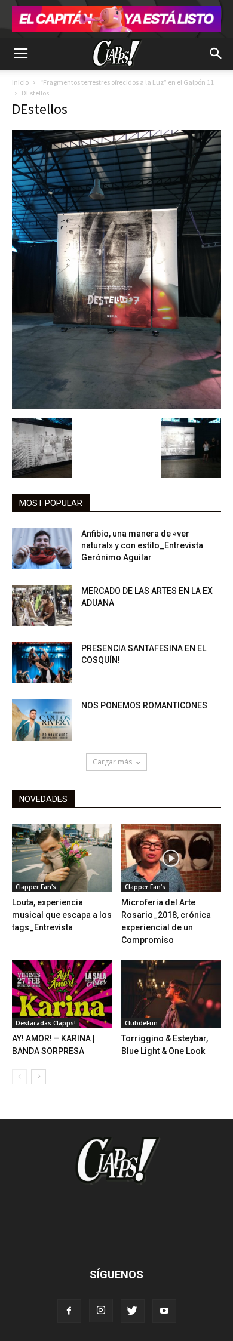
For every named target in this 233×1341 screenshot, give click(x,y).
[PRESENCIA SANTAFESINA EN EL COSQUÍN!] (42, 662)
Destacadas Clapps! (46, 1023)
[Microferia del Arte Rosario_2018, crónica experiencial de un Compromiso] (171, 858)
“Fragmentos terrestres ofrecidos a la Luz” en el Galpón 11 (127, 82)
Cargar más (112, 762)
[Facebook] (69, 1311)
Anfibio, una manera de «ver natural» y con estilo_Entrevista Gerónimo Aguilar (142, 545)
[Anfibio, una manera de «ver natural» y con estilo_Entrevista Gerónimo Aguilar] (42, 548)
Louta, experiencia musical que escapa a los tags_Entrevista (62, 915)
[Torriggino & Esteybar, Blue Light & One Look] (171, 994)
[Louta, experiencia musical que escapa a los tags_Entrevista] (62, 858)
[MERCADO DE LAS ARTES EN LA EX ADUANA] (42, 605)
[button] (216, 54)
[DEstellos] (116, 405)
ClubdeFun (141, 1023)
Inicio (20, 82)
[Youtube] (164, 1311)
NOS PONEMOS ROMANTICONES (144, 705)
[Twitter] (133, 1311)
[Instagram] (101, 1310)
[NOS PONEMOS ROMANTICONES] (42, 720)
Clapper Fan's (36, 887)
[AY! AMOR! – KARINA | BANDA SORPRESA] (62, 994)
